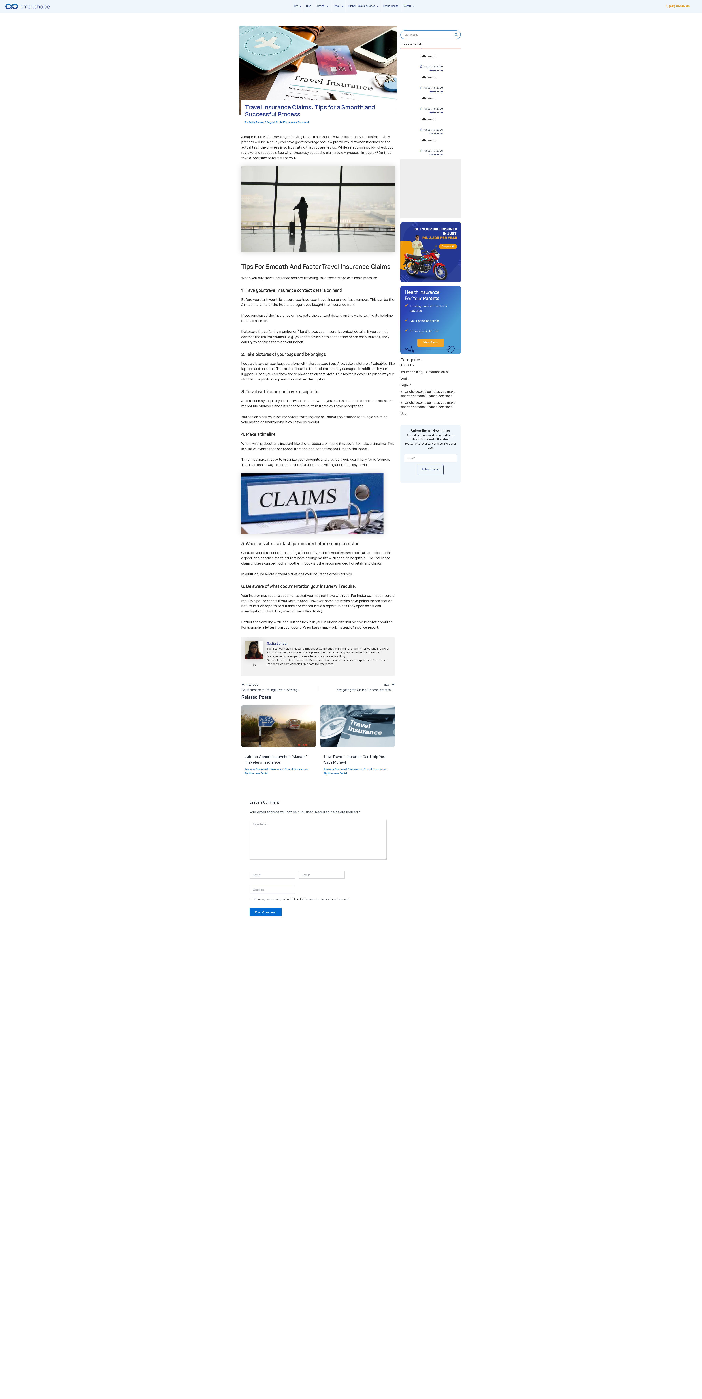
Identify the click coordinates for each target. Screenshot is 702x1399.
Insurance (277, 769)
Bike (308, 6)
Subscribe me (430, 469)
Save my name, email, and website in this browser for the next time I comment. (302, 899)
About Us (407, 365)
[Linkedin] (254, 665)
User (403, 413)
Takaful (408, 6)
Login (404, 378)
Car (296, 6)
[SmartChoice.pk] (27, 6)
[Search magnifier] (456, 34)
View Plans (430, 342)
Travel (336, 6)
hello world (428, 56)
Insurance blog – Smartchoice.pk (424, 372)
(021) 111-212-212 (679, 6)
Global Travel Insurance (362, 6)
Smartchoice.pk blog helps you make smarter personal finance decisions (427, 394)
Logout (405, 385)
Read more (436, 70)
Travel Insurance (296, 769)
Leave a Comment (298, 122)
